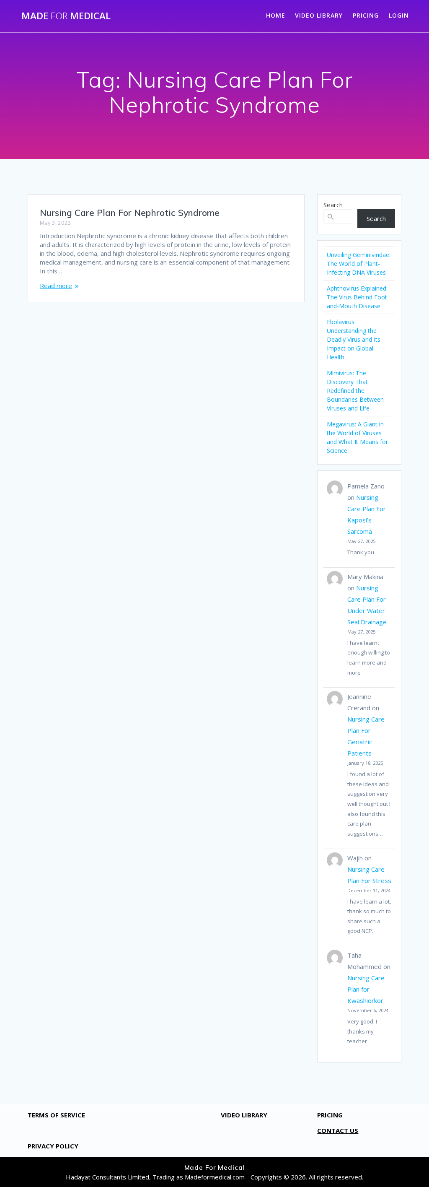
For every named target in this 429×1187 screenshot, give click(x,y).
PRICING (366, 15)
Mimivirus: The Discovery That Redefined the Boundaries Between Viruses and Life (355, 390)
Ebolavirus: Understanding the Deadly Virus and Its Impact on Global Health (353, 339)
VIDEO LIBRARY (319, 15)
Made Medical (66, 16)
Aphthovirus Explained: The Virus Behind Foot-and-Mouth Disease (358, 297)
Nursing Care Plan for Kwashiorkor (366, 989)
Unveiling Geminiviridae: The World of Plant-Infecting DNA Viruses (358, 263)
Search (333, 204)
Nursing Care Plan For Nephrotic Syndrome (130, 212)
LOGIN (399, 15)
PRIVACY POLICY (53, 1146)
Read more (56, 285)
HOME (275, 15)
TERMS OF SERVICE (56, 1115)
